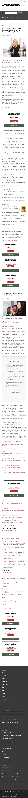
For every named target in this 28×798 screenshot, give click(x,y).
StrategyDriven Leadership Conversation (10, 776)
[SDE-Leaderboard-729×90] (14, 13)
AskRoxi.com (16, 217)
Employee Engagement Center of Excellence (11, 710)
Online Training (5, 745)
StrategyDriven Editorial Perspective (9, 783)
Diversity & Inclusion (12, 296)
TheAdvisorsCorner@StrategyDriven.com (10, 240)
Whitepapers (4, 754)
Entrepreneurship (5, 699)
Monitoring (4, 681)
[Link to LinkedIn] (15, 794)
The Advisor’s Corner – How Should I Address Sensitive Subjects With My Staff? (11, 30)
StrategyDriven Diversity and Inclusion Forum (12, 294)
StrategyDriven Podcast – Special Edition (10, 773)
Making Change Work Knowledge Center (10, 716)
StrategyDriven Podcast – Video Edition (10, 770)
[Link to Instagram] (23, 794)
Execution (4, 675)
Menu (6, 9)
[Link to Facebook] (21, 794)
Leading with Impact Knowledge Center (10, 722)
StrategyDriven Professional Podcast (9, 779)
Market (3, 678)
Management (5, 684)
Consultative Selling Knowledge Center (10, 713)
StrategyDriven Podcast (7, 767)
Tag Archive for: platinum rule (11, 18)
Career (3, 696)
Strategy (4, 672)
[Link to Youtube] (17, 794)
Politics (3, 690)
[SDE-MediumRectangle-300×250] (14, 127)
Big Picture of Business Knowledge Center (10, 719)
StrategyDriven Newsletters (7, 738)
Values (3, 687)
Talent (3, 693)
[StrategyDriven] (11, 5)
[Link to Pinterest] (25, 794)
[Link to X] (19, 794)
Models (3, 751)
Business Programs (11, 742)
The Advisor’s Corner (6, 757)
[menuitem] (5, 796)
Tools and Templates (6, 748)
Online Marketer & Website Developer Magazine (12, 735)
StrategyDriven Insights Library (8, 732)
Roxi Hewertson (9, 35)
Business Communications (14, 33)
